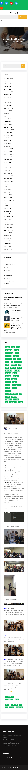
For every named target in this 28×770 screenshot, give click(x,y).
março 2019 (8, 146)
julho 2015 (8, 235)
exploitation (13, 364)
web (6, 402)
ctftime (7, 361)
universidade (8, 399)
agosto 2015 (8, 233)
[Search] (23, 66)
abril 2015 (7, 241)
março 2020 (8, 121)
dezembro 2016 (9, 200)
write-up (20, 402)
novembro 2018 (9, 157)
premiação (8, 382)
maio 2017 (8, 189)
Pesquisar (22, 16)
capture (16, 350)
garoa (7, 367)
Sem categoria (10, 281)
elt (11, 361)
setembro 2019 (9, 135)
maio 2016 (8, 211)
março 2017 (8, 195)
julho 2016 (8, 205)
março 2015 (8, 243)
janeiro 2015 (8, 246)
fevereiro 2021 (9, 102)
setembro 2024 (9, 81)
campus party (9, 350)
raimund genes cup (16, 385)
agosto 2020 (8, 111)
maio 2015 (8, 238)
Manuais (8, 270)
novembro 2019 (9, 129)
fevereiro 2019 (9, 148)
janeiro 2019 (8, 151)
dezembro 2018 (9, 154)
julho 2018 (8, 165)
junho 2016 (8, 208)
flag (20, 364)
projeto (14, 382)
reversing (8, 387)
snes (21, 393)
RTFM (5, 449)
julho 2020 (8, 113)
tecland (7, 396)
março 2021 (8, 100)
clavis (16, 353)
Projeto (8, 278)
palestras (14, 379)
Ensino (7, 267)
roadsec (14, 387)
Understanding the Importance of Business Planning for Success (13, 304)
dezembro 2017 (9, 176)
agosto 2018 (8, 162)
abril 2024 (8, 83)
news (7, 273)
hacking (19, 367)
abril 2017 (7, 192)
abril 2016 (7, 214)
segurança (8, 390)
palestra (7, 379)
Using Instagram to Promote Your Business (13, 298)
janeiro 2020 (8, 124)
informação (8, 373)
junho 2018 (8, 167)
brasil (13, 347)
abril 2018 (7, 170)
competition (8, 356)
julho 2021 (8, 94)
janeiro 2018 (8, 173)
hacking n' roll (9, 370)
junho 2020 (8, 116)
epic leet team (18, 361)
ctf (14, 358)
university (16, 399)
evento (7, 364)
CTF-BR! (14, 13)
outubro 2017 (8, 178)
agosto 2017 (8, 184)
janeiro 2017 (8, 197)
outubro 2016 (8, 203)
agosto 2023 (8, 86)
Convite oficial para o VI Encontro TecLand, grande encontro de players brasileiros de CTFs (13, 327)
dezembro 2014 (9, 249)
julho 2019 (8, 138)
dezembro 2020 (9, 105)
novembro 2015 (9, 224)
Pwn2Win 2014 (8, 482)
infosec (14, 373)
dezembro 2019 (9, 127)
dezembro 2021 (9, 92)
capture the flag (9, 353)
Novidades (9, 275)
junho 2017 (8, 186)
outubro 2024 (9, 78)
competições (8, 358)
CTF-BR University (11, 262)
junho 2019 (8, 140)
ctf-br (19, 358)
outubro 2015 (8, 227)
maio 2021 (8, 97)
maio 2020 (8, 119)
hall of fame (17, 370)
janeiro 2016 (8, 219)
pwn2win (8, 385)
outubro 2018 (8, 159)
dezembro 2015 (9, 222)
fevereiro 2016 (9, 216)
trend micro (14, 396)
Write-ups (8, 283)
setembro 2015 (9, 230)
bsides (18, 347)
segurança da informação (11, 393)
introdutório (8, 376)
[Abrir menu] (1, 21)
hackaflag (13, 367)
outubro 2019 (8, 132)
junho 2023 (8, 89)
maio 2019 (8, 143)
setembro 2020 (9, 108)
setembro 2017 (9, 181)
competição (16, 356)
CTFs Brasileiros (10, 264)
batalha (7, 347)
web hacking (13, 402)
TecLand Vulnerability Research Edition (16, 317)
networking (15, 376)
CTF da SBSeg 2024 (16, 310)
